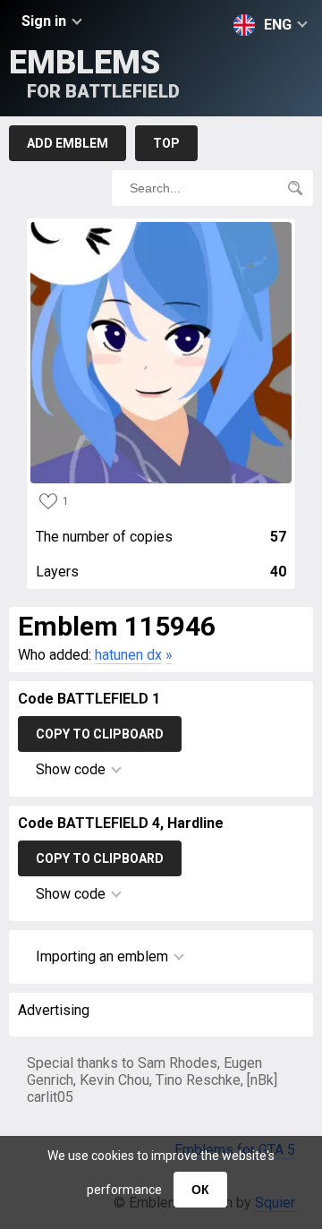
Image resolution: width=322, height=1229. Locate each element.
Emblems (94, 73)
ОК (200, 1189)
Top (166, 143)
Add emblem (67, 143)
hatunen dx (128, 654)
